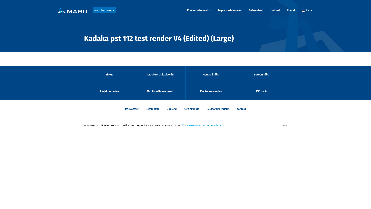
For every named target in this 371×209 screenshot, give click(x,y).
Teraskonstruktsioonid (160, 74)
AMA (285, 125)
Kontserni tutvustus (199, 10)
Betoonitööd (261, 74)
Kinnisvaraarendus (211, 91)
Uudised (275, 10)
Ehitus (109, 74)
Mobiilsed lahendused (160, 91)
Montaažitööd (211, 74)
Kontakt (292, 10)
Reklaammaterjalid (218, 109)
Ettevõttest (132, 109)
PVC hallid (262, 91)
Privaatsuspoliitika (212, 125)
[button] (307, 10)
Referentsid (256, 10)
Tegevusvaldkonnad (230, 10)
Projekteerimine (109, 91)
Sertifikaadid (191, 109)
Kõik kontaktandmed (190, 125)
